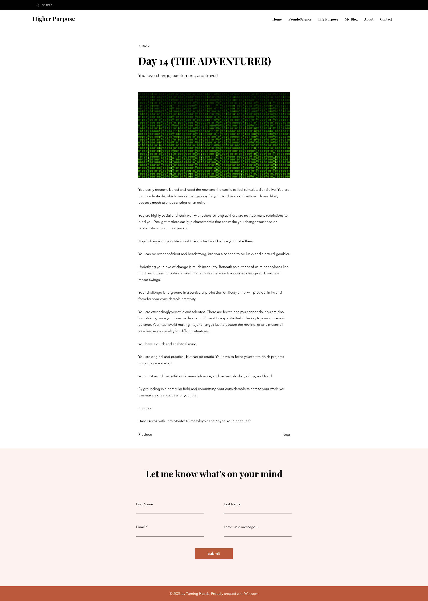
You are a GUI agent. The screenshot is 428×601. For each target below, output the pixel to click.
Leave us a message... (241, 527)
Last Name (232, 504)
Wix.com (251, 593)
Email (140, 527)
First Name (144, 504)
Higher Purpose (54, 19)
